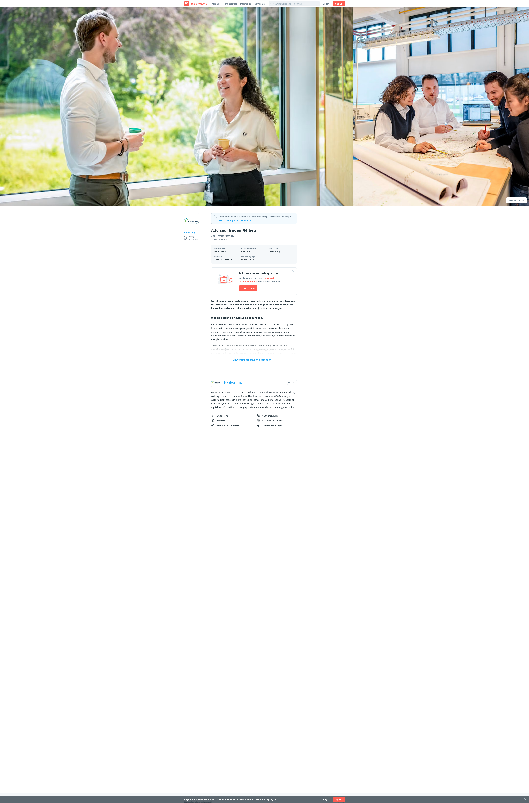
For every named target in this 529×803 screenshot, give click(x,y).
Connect (291, 382)
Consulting (274, 251)
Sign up (338, 3)
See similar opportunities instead (235, 220)
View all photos (516, 200)
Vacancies (216, 3)
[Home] (196, 3)
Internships (245, 3)
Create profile (248, 288)
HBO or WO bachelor (223, 259)
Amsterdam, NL (226, 235)
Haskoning (189, 232)
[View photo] (176, 106)
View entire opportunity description (252, 359)
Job (213, 235)
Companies (259, 3)
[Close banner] (293, 271)
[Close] (525, 799)
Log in (326, 3)
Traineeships (231, 3)
